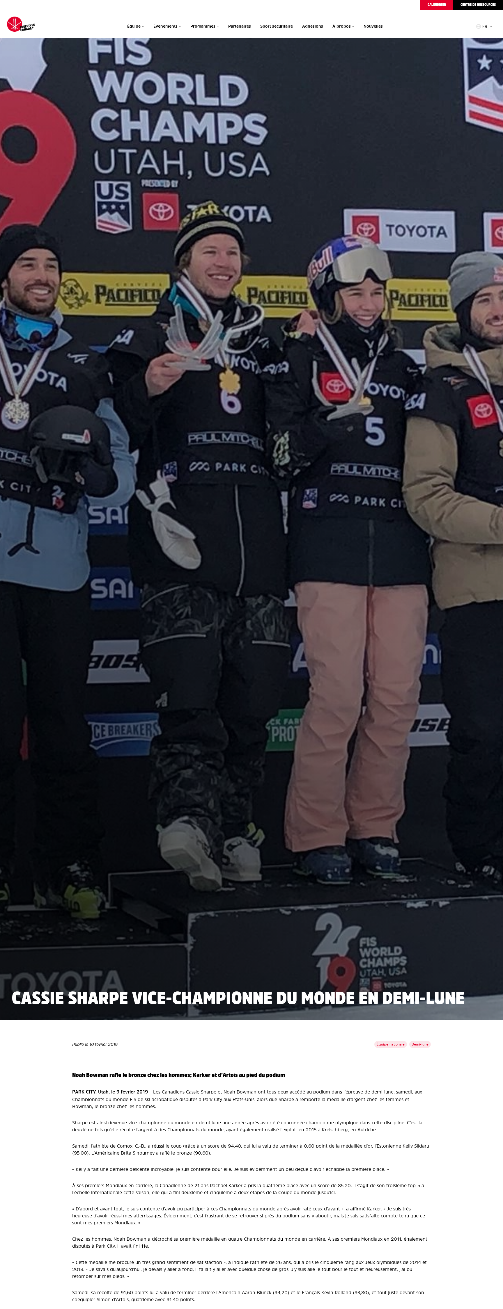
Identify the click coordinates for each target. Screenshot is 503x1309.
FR (484, 26)
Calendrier (437, 5)
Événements (165, 26)
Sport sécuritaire (276, 26)
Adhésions (312, 26)
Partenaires (239, 26)
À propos (341, 26)
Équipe (134, 26)
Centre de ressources (478, 5)
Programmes (202, 26)
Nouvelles (373, 26)
